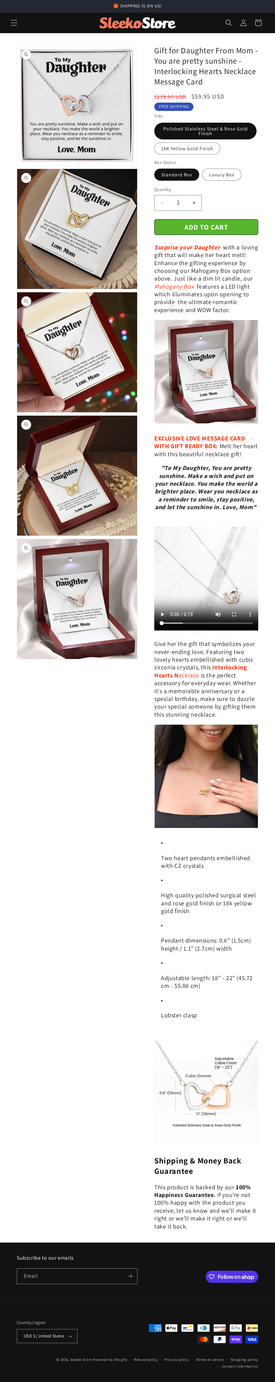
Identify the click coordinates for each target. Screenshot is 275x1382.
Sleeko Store (81, 1359)
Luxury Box (221, 175)
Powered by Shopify (110, 1359)
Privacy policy (176, 1359)
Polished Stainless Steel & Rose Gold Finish (205, 131)
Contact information (240, 1366)
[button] (14, 22)
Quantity (162, 189)
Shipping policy (245, 1359)
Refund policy (146, 1359)
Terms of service (210, 1359)
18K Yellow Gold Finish (187, 148)
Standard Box (176, 175)
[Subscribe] (129, 1276)
